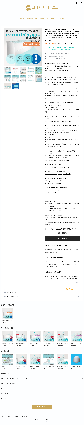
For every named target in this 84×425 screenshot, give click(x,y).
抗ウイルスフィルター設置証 (8, 383)
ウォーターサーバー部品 (7, 388)
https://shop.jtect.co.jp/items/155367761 (57, 70)
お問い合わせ (62, 19)
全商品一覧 (21, 19)
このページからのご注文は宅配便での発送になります (61, 229)
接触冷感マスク (5, 393)
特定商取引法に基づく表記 (21, 416)
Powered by (40, 422)
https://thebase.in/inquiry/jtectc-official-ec (58, 121)
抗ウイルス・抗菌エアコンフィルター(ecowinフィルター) (15, 378)
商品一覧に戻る (42, 407)
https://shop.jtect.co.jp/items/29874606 (57, 167)
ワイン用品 (4, 398)
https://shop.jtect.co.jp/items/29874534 (57, 160)
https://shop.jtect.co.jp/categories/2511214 (57, 174)
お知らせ (42, 19)
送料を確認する (61, 56)
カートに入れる (62, 239)
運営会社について (32, 19)
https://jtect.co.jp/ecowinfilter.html (55, 181)
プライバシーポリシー (7, 416)
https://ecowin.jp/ (52, 192)
